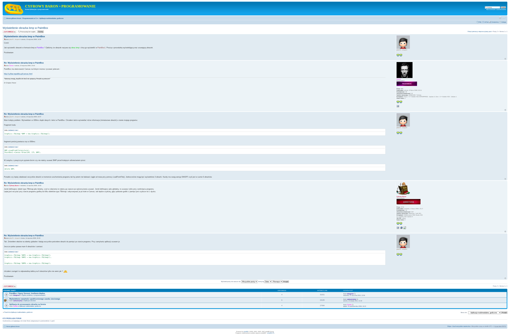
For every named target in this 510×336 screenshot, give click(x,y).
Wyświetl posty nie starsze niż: (231, 281)
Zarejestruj (495, 22)
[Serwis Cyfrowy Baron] (14, 8)
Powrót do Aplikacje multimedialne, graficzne (18, 312)
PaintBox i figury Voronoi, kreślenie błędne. (27, 293)
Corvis (11, 65)
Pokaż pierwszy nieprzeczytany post (480, 31)
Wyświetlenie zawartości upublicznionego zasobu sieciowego (34, 299)
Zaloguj (503, 22)
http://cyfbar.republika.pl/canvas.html (18, 74)
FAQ (480, 22)
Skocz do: (464, 312)
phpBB (246, 331)
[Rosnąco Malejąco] (280, 281)
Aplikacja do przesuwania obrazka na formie (27, 304)
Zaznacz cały (13, 130)
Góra (505, 59)
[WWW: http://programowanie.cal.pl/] (401, 227)
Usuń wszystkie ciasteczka (461, 326)
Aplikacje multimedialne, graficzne (51, 18)
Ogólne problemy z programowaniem (33, 295)
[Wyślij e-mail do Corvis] (398, 106)
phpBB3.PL (271, 333)
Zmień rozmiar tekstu (504, 18)
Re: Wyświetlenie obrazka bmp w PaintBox (24, 63)
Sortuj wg (261, 281)
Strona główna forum (13, 18)
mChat (486, 22)
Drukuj (500, 18)
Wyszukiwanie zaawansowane (496, 9)
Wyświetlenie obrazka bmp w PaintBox (25, 27)
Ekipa (449, 326)
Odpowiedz (6, 31)
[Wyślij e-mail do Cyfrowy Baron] (398, 227)
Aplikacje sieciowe (30, 300)
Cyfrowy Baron (14, 185)
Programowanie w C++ (30, 18)
